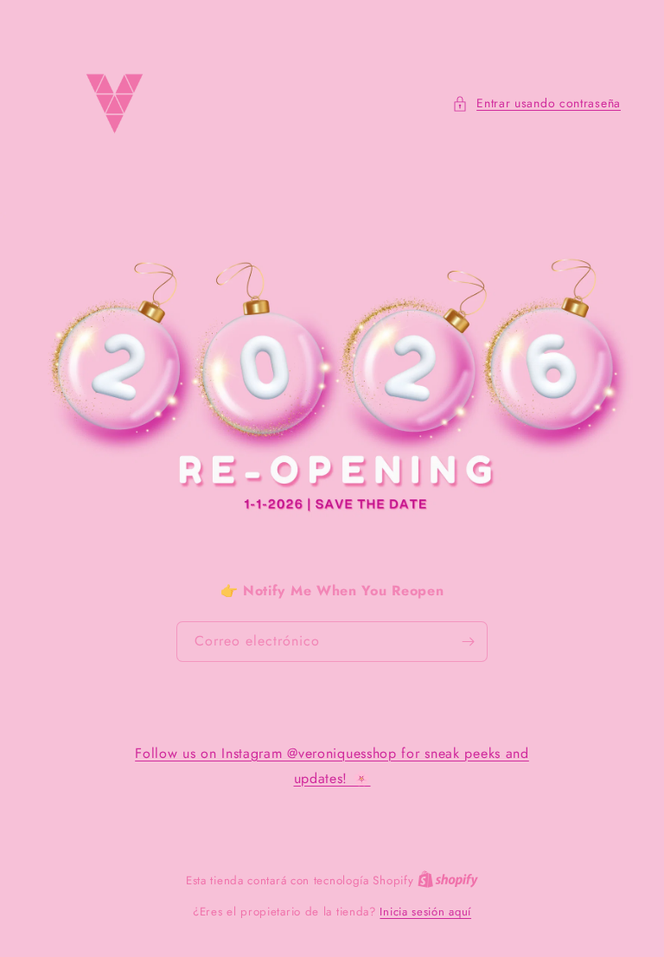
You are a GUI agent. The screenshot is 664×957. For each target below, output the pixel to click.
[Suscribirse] (468, 641)
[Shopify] (448, 880)
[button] (536, 103)
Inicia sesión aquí (425, 911)
